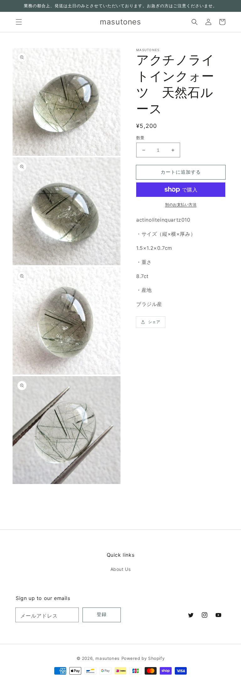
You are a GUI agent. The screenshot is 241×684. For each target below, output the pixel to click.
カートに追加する (181, 172)
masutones (107, 658)
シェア (154, 321)
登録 (102, 614)
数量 (140, 137)
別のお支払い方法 (180, 204)
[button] (19, 22)
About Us (120, 569)
